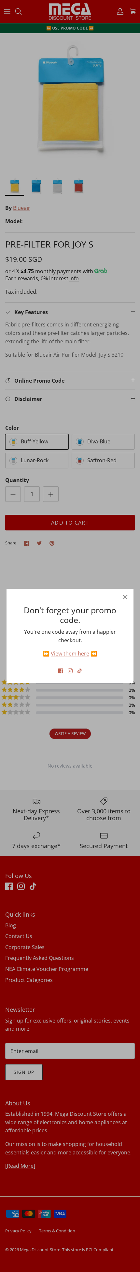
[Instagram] (70, 670)
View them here (70, 653)
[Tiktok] (79, 670)
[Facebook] (60, 670)
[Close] (125, 597)
